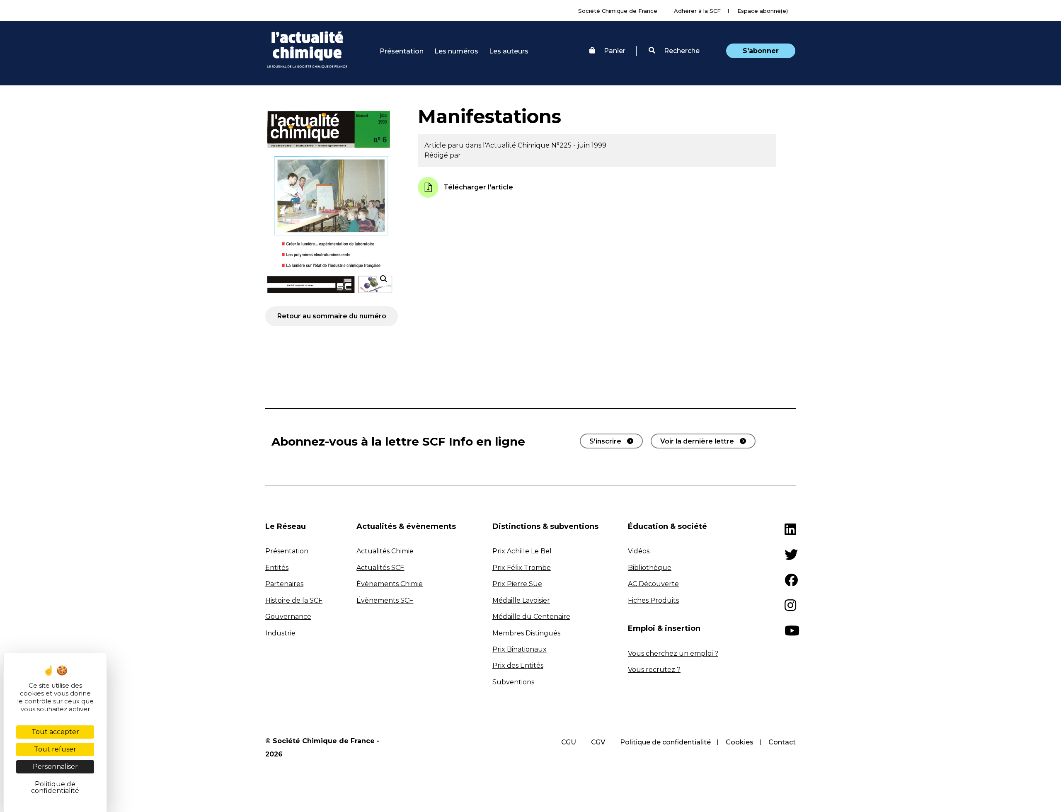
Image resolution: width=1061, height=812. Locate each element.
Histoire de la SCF (293, 600)
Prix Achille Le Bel (522, 551)
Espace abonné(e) (762, 10)
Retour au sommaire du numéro (331, 316)
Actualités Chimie (385, 551)
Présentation (402, 51)
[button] (674, 51)
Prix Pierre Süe (517, 584)
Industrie (280, 633)
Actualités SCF (380, 568)
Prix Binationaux (519, 649)
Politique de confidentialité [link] (55, 787)
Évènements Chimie (389, 584)
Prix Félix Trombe (521, 568)
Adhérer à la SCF (697, 10)
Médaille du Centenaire (531, 617)
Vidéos (638, 551)
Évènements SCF (384, 600)
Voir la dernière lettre (697, 441)
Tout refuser (55, 749)
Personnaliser (55, 767)
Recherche (681, 51)
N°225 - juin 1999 (578, 145)
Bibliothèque (649, 568)
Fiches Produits (653, 600)
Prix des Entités (517, 665)
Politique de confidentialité (665, 742)
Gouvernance (288, 617)
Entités (276, 568)
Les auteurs (508, 51)
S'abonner (761, 51)
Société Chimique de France (617, 10)
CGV (598, 742)
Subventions (513, 682)
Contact (782, 742)
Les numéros (456, 51)
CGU (568, 742)
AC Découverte (653, 584)
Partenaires (284, 584)
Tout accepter (55, 732)
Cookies (739, 742)
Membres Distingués (526, 633)
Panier (614, 51)
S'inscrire (605, 441)
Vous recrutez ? (654, 670)
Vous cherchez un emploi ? (673, 653)
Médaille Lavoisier (521, 600)
